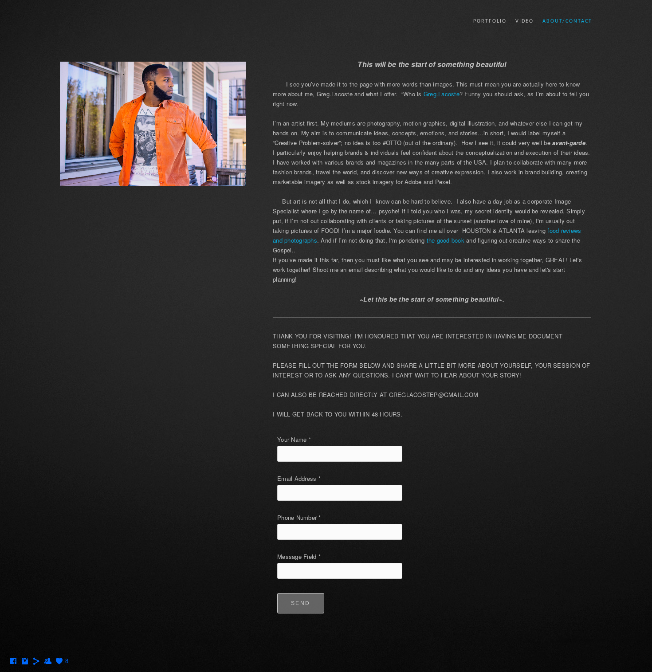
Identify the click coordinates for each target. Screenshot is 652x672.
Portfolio (490, 21)
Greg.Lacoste (442, 94)
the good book (445, 240)
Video (524, 21)
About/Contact (567, 21)
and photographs (295, 240)
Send (300, 603)
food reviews (564, 230)
